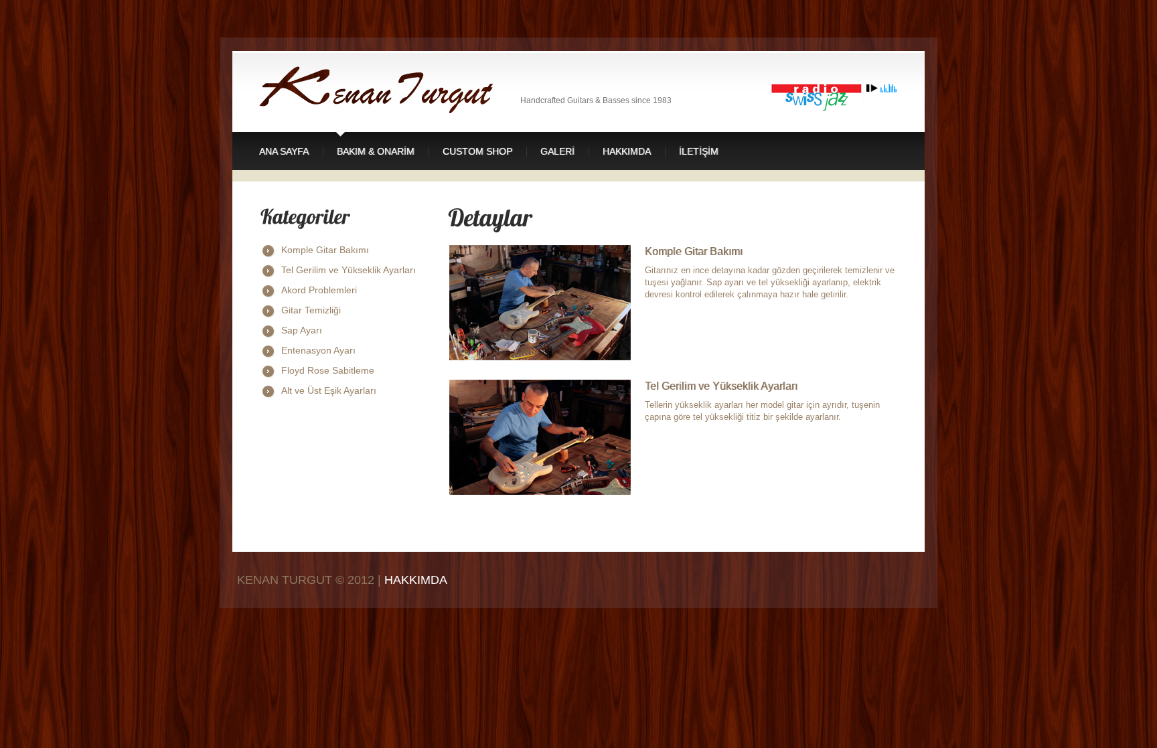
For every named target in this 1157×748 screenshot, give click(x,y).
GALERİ (557, 151)
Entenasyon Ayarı (318, 350)
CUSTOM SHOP (477, 151)
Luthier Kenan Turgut (389, 89)
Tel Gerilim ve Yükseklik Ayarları (348, 270)
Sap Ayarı (301, 330)
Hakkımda (627, 151)
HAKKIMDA (415, 580)
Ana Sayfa (284, 151)
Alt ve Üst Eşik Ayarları (328, 390)
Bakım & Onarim (375, 151)
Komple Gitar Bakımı (325, 249)
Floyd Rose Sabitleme (327, 370)
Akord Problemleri (319, 290)
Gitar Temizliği (311, 310)
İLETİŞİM (698, 151)
